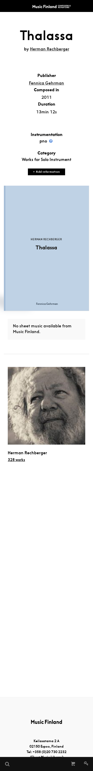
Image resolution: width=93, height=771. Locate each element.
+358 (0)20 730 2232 (49, 752)
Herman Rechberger (49, 49)
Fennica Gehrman (46, 83)
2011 (46, 97)
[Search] (7, 764)
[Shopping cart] (73, 764)
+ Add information (46, 171)
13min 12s (46, 112)
